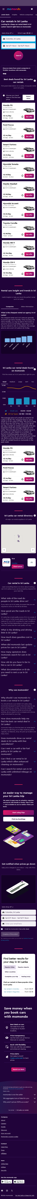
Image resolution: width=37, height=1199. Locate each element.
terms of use (27, 938)
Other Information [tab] (27, 306)
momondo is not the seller (13, 1094)
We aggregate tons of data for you (16, 1098)
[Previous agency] (4, 550)
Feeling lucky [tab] (26, 976)
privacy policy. (5, 940)
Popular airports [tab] (23, 967)
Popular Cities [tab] (9, 967)
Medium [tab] (12, 382)
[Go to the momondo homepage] (13, 9)
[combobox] (7, 33)
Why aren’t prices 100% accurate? (16, 1102)
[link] (29, 117)
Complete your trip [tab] (11, 976)
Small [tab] (4, 382)
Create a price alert (16, 1058)
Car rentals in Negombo (12, 992)
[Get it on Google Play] (6, 1181)
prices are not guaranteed (16, 1088)
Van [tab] (32, 382)
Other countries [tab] (10, 972)
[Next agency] (33, 550)
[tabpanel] (18, 333)
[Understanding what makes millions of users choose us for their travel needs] (35, 690)
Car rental (11, 1110)
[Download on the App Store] (18, 1181)
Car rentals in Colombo (11, 989)
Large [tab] (20, 382)
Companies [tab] (10, 306)
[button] (3, 9)
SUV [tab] (26, 382)
